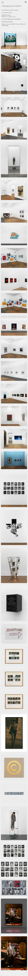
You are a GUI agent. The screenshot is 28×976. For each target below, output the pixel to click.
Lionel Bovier (17, 19)
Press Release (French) (7, 21)
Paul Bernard (10, 19)
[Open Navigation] (25, 2)
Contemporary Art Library (11, 6)
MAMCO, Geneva (6, 15)
